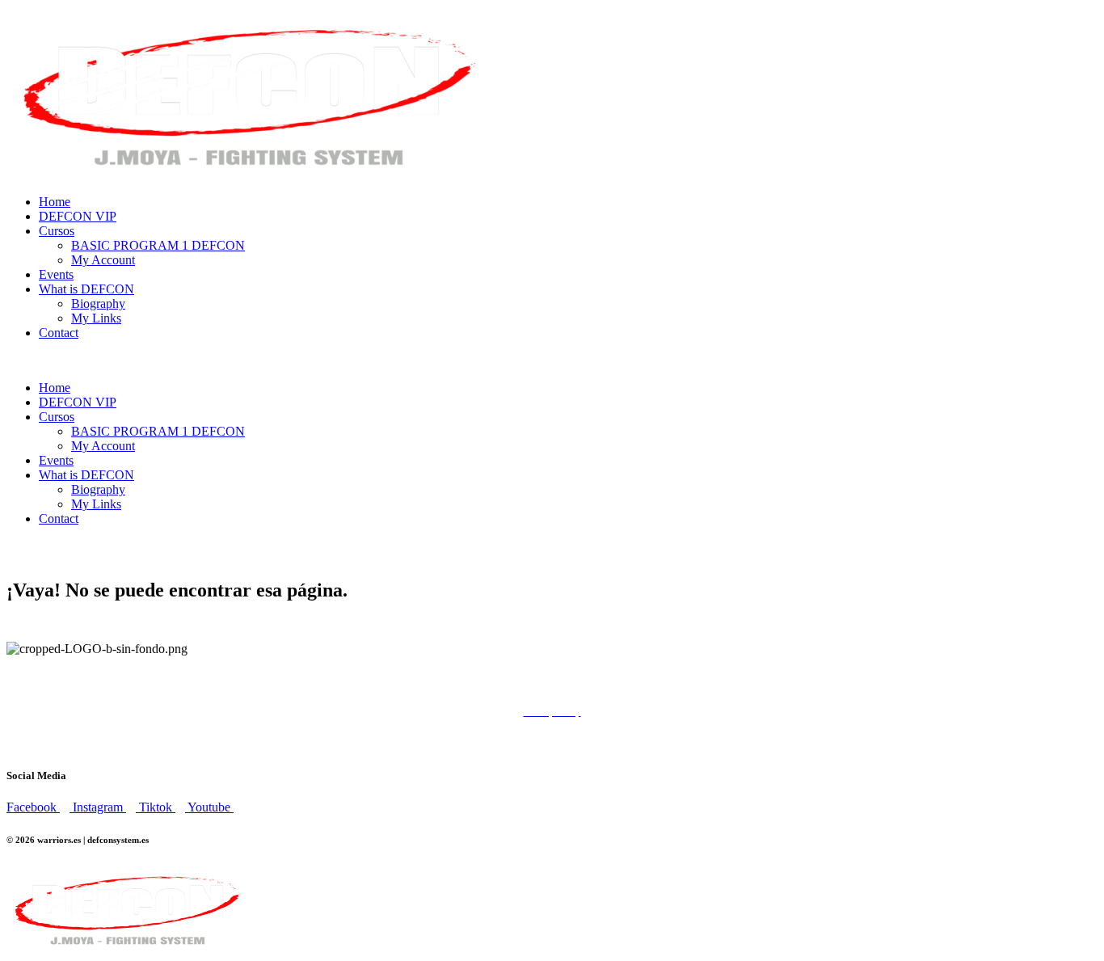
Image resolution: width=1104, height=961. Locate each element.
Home (54, 202)
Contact (58, 332)
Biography (98, 303)
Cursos (56, 231)
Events (56, 274)
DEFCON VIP (77, 216)
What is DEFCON (86, 289)
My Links (96, 318)
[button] (552, 360)
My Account (103, 260)
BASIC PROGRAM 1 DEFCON (158, 245)
